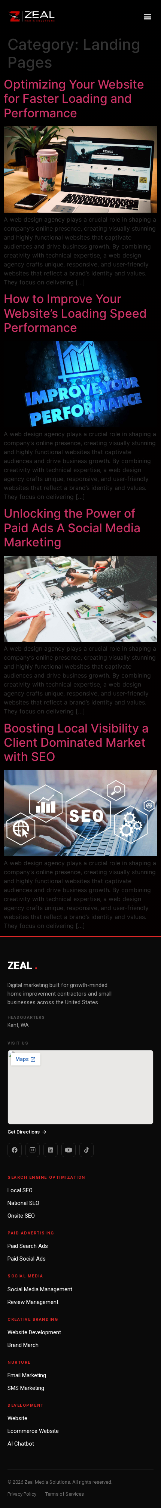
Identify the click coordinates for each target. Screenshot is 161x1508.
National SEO (23, 1203)
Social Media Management (39, 1289)
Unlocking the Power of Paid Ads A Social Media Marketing (72, 527)
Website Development (34, 1332)
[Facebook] (14, 1150)
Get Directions (26, 1132)
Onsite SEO (21, 1215)
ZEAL (22, 965)
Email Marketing (26, 1375)
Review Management (32, 1302)
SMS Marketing (25, 1388)
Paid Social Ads (26, 1258)
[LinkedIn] (50, 1150)
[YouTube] (68, 1150)
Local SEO (20, 1190)
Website (17, 1418)
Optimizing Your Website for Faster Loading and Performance (74, 98)
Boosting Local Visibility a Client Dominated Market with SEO (76, 742)
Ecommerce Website (33, 1431)
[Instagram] (32, 1150)
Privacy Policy (21, 1494)
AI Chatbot (20, 1443)
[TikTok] (86, 1150)
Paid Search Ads (27, 1246)
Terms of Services (64, 1494)
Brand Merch (23, 1345)
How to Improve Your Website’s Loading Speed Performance (75, 313)
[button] (147, 16)
